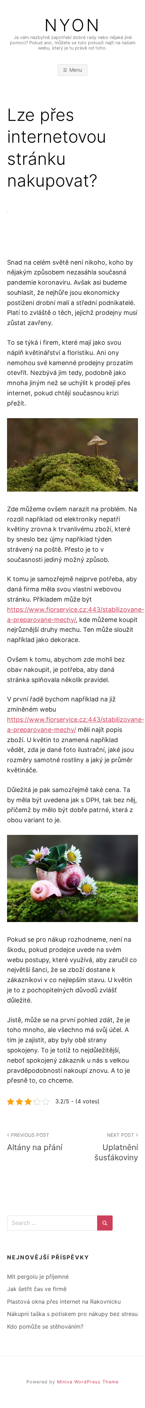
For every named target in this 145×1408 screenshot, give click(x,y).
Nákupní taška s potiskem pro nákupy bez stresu (72, 1313)
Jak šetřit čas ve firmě (37, 1288)
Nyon (72, 25)
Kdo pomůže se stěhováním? (45, 1326)
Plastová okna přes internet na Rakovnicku (64, 1301)
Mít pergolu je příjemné (38, 1276)
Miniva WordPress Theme (88, 1381)
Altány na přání (34, 1142)
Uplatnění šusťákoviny (116, 1147)
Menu (75, 70)
